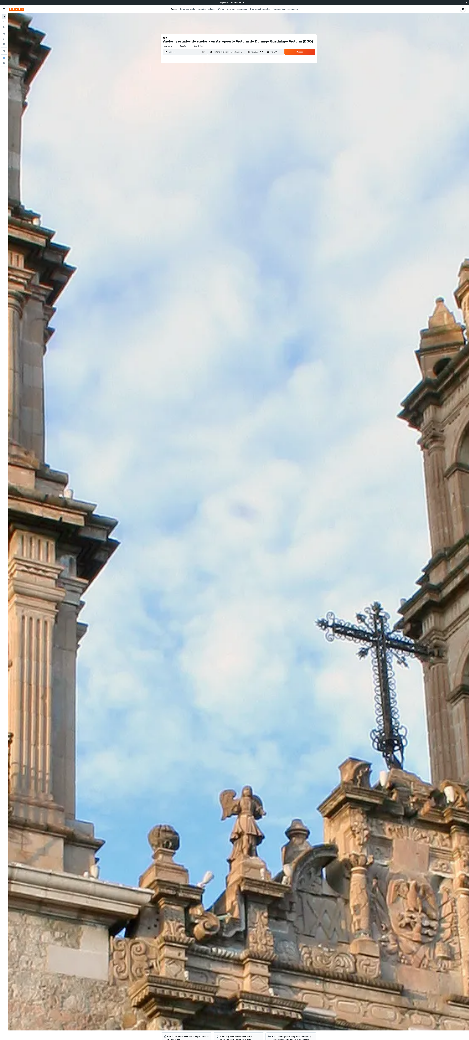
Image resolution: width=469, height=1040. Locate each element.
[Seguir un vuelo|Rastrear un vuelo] (4, 39)
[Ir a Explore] (4, 33)
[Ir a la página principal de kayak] (16, 9)
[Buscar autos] (4, 26)
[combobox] (169, 46)
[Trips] (4, 51)
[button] (466, 2)
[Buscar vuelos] (4, 16)
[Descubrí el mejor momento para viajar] (4, 44)
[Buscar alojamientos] (4, 21)
